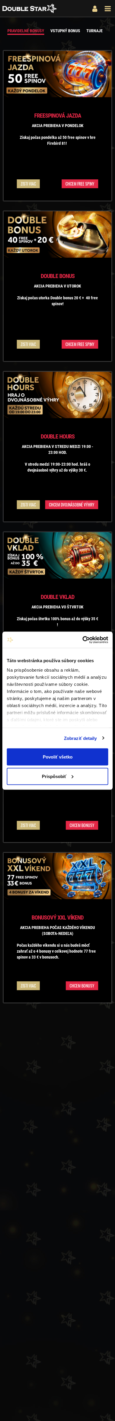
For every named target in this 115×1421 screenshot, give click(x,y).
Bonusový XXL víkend (57, 917)
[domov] (29, 9)
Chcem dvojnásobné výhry (71, 504)
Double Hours (58, 436)
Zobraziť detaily (80, 737)
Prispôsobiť (54, 776)
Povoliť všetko (58, 756)
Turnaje (94, 30)
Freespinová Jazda (57, 115)
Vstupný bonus (65, 30)
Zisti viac (28, 184)
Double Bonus (58, 276)
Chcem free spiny (79, 184)
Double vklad (57, 596)
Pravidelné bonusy (25, 30)
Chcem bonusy (82, 825)
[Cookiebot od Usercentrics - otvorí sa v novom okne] (82, 640)
